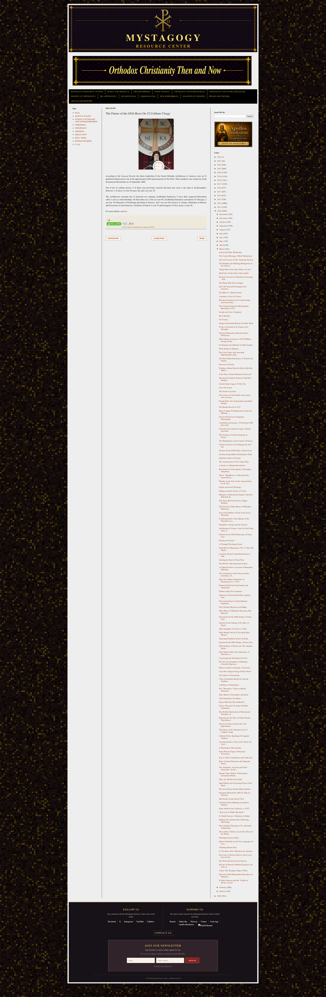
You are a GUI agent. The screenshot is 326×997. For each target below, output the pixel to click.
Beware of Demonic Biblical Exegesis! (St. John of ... (236, 865)
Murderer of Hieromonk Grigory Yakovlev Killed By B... (236, 495)
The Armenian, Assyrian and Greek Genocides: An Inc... (233, 768)
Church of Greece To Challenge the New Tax (235, 445)
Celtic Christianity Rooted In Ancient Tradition (233, 680)
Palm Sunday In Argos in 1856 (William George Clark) (235, 340)
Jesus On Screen (225, 387)
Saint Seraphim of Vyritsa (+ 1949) (233, 628)
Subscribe (183, 921)
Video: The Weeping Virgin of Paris (233, 870)
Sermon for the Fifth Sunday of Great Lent (236, 642)
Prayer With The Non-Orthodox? (232, 702)
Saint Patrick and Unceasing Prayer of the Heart (235, 784)
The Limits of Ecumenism (229, 675)
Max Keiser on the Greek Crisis (231, 798)
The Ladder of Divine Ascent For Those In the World (236, 832)
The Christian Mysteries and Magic (233, 607)
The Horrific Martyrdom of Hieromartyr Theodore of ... (234, 712)
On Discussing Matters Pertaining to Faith (235, 454)
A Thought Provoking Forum (230, 544)
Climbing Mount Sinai (228, 847)
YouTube (140, 921)
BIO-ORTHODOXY (108, 96)
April (221, 245)
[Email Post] (108, 220)
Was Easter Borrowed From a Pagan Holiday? (233, 501)
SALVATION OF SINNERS (193, 96)
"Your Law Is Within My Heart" (231, 812)
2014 (219, 195)
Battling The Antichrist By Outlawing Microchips (234, 820)
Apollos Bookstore (186, 924)
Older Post (159, 238)
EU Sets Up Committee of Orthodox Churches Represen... (233, 662)
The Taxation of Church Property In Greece (233, 436)
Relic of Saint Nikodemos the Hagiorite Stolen (234, 762)
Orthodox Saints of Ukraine (230, 458)
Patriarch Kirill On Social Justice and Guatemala (233, 586)
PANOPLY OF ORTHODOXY (83, 96)
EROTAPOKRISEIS (142, 92)
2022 (219, 164)
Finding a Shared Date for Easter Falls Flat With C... (235, 369)
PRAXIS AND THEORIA (219, 96)
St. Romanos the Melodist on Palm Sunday (236, 345)
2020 (219, 172)
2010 (219, 211)
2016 (219, 187)
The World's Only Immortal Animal (233, 563)
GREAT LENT (81, 134)
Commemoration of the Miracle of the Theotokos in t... (234, 519)
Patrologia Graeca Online (229, 837)
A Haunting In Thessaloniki (230, 747)
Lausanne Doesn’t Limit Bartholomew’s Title (234, 555)
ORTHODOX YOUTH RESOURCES (189, 92)
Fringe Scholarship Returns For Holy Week (236, 323)
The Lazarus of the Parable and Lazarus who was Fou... (234, 396)
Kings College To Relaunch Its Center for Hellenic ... (235, 411)
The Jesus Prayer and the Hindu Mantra (234, 789)
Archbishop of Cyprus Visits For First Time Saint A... (236, 529)
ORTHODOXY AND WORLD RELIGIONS (227, 92)
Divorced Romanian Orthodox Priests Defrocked (233, 334)
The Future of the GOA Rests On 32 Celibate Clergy (233, 730)
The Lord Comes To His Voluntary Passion (236, 259)
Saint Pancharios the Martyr (230, 698)
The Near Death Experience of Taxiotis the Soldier (236, 359)
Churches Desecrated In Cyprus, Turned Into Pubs (235, 429)
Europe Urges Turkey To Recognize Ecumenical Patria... (233, 774)
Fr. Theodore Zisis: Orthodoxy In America (235, 851)
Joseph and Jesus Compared (230, 312)
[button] (6, 985)
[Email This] (123, 223)
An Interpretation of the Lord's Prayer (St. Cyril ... (235, 743)
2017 (219, 184)
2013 (219, 199)
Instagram (128, 921)
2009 (219, 896)
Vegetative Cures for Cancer (230, 296)
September (223, 225)
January (222, 891)
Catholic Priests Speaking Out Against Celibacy (234, 737)
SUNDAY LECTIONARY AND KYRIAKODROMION (86, 120)
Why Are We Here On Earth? (230, 779)
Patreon (194, 921)
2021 (219, 168)
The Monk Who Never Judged (231, 283)
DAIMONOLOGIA (147, 96)
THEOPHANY (81, 128)
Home (202, 238)
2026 (219, 157)
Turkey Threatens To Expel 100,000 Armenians (233, 706)
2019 (219, 176)
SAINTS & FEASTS (83, 116)
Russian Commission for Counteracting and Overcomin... (234, 301)
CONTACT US (163, 933)
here (125, 211)
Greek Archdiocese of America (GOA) (141, 227)
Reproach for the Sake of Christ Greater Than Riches (234, 718)
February (223, 887)
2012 (219, 203)
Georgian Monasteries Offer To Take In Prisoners (234, 793)
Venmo (204, 921)
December (223, 214)
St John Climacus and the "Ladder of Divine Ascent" (233, 881)
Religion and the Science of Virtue (232, 491)
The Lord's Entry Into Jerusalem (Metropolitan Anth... (231, 353)
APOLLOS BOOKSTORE (81, 101)
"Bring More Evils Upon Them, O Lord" (235, 269)
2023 (219, 161)
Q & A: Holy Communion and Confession (236, 757)
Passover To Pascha (226, 364)
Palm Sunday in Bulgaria (229, 348)
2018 (219, 180)
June (221, 237)
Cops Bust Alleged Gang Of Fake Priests (235, 671)
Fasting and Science (227, 540)
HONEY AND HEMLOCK (118, 92)
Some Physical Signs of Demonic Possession (232, 752)
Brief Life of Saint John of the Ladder (234, 273)
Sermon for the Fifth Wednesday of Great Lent (235, 535)
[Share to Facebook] (130, 223)
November (223, 218)
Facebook (112, 921)
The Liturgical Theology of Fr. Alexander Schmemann (235, 826)
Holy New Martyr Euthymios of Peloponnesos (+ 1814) (231, 580)
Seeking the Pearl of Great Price (231, 560)
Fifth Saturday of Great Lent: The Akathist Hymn (236, 647)
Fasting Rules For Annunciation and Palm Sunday (235, 402)
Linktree (150, 921)
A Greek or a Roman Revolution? (232, 465)
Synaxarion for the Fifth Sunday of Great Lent (235, 617)
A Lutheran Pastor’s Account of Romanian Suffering (236, 568)
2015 (219, 191)
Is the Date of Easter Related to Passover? (235, 374)
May (221, 241)
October (222, 222)
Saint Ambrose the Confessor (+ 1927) (234, 808)
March (222, 249)
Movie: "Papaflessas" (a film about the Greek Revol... (234, 476)
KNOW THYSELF (162, 92)
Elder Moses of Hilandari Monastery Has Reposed (235, 611)
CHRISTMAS (80, 124)
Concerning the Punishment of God (233, 658)
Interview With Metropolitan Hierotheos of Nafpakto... (236, 875)
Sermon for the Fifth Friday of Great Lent (235, 450)
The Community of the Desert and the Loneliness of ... (234, 574)
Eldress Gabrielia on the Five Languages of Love (236, 842)
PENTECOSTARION (83, 141)
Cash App (214, 921)
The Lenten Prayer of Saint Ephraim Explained (233, 602)
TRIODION (79, 131)
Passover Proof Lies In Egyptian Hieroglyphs (231, 417)
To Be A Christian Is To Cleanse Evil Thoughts (233, 328)
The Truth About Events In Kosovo (233, 861)
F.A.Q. (77, 144)
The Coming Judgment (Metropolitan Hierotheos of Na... (234, 307)
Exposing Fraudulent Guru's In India (233, 638)
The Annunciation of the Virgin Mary (234, 461)
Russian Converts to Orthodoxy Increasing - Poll (236, 278)
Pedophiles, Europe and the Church (233, 524)
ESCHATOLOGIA (128, 96)
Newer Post (113, 238)
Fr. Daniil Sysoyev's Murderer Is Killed (234, 816)
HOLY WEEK (80, 137)
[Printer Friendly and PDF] (114, 224)
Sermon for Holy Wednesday (230, 252)
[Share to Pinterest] (132, 223)
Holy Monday (224, 315)
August (222, 229)
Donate (173, 921)
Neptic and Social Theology (230, 487)
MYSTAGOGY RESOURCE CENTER (87, 92)
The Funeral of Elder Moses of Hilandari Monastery (235, 507)
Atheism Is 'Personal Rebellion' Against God (234, 596)
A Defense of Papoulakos (229, 685)
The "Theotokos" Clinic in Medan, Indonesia (232, 689)
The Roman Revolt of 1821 (230, 407)
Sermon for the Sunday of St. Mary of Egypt (234, 623)
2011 (219, 207)
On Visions (223, 319)
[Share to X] (128, 223)
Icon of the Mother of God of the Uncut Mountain (234, 513)
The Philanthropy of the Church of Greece (236, 440)
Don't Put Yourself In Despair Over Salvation (233, 287)
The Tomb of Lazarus (227, 391)
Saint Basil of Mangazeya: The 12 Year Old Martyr (236, 548)
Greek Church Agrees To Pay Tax (232, 384)
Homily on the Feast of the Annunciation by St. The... (235, 482)
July (221, 233)
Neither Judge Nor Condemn (230, 591)
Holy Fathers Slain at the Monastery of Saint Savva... (234, 653)
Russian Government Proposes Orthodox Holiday (235, 379)
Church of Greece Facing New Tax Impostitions (233, 724)
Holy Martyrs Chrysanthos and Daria (233, 694)
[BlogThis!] (125, 223)
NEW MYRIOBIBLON (169, 96)
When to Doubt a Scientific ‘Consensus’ (235, 667)
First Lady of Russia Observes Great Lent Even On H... (235, 856)
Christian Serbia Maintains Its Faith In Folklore (234, 803)
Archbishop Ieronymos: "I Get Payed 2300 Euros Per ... (236, 423)
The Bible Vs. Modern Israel (230, 292)
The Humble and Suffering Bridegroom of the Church (235, 264)
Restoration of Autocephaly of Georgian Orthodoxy (235, 470)
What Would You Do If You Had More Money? (234, 633)
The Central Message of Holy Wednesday (235, 256)
